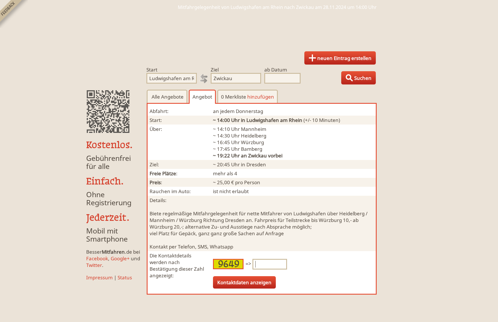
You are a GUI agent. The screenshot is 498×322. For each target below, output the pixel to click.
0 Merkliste (247, 96)
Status (125, 277)
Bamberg (251, 149)
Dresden (256, 164)
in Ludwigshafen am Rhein (271, 120)
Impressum (99, 277)
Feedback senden (14, 14)
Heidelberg (253, 135)
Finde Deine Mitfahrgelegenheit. (249, 29)
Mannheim (253, 129)
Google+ (120, 258)
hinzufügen (260, 96)
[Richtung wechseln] (204, 78)
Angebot (202, 96)
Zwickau (257, 155)
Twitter (94, 265)
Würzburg (252, 142)
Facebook (97, 258)
